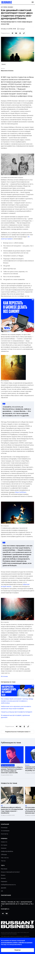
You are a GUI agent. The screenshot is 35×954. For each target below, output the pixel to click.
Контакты (4, 834)
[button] (32, 2)
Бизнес (10, 7)
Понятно (17, 950)
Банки (3, 875)
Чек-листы (5, 857)
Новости (4, 842)
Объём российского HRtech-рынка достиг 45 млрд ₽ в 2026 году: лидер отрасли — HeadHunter (12, 810)
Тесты (3, 861)
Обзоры (4, 854)
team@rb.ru (5, 909)
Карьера (4, 881)
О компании (5, 830)
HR (2, 891)
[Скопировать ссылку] (24, 33)
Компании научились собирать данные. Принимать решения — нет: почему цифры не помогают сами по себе (12, 770)
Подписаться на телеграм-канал (17, 731)
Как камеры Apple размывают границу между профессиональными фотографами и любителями (17, 701)
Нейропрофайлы (7, 851)
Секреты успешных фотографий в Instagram (16, 712)
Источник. (4, 676)
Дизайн (3, 888)
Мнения (3, 848)
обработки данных (26, 942)
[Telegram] (2, 913)
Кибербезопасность (8, 884)
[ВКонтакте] (6, 913)
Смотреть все (6, 895)
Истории (4, 7)
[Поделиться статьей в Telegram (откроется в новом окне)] (12, 33)
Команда (4, 827)
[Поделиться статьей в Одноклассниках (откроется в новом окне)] (20, 33)
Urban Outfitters (20, 492)
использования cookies (9, 942)
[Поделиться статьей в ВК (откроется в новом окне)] (16, 33)
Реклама (4, 869)
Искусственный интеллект (10, 872)
